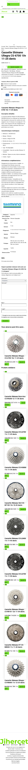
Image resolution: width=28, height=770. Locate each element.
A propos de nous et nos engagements (15, 747)
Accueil (3, 46)
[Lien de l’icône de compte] (20, 11)
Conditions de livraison (15, 754)
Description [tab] (7, 100)
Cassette (12, 214)
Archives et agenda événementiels (15, 756)
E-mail (3, 309)
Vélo (7, 46)
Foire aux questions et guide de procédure (16, 752)
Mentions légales (16, 761)
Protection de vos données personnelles (15, 759)
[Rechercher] (9, 4)
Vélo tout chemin (14, 244)
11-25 (11, 226)
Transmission (12, 46)
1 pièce (12, 248)
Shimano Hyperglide (15, 218)
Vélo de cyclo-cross (15, 240)
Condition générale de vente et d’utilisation (15, 750)
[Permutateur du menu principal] (13, 11)
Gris (11, 222)
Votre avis (4, 283)
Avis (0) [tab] (6, 103)
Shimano (18, 71)
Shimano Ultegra (14, 233)
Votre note (4, 278)
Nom (2, 302)
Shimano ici (4, 194)
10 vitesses (13, 251)
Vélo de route (17, 242)
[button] (17, 12)
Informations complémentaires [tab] (12, 101)
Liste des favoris (16, 762)
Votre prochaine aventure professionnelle (15, 757)
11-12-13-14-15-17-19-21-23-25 (17, 229)
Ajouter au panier (15, 67)
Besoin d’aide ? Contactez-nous (15, 749)
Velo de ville (23, 242)
